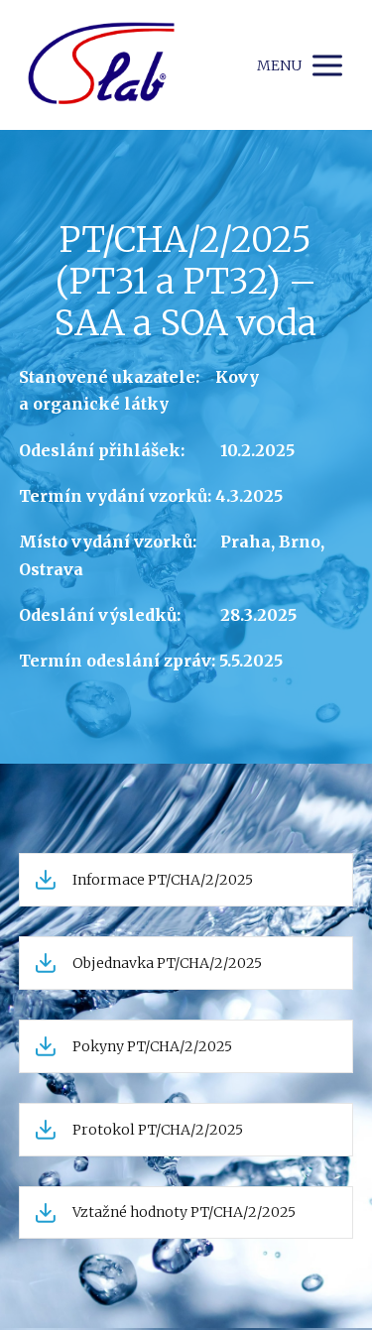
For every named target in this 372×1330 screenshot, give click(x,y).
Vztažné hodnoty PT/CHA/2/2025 (184, 1212)
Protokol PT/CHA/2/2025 (157, 1130)
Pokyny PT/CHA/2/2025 (152, 1046)
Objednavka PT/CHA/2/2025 (167, 963)
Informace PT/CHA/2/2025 (162, 880)
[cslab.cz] (101, 65)
